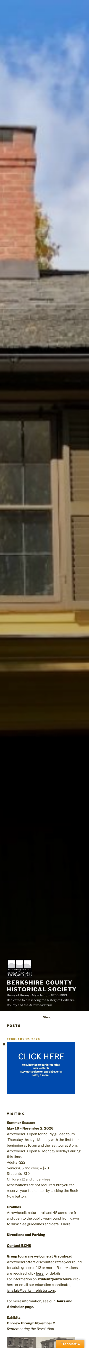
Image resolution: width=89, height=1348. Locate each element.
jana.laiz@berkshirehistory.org (31, 1290)
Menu (47, 1017)
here (67, 1224)
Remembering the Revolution (30, 1329)
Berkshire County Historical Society (42, 986)
